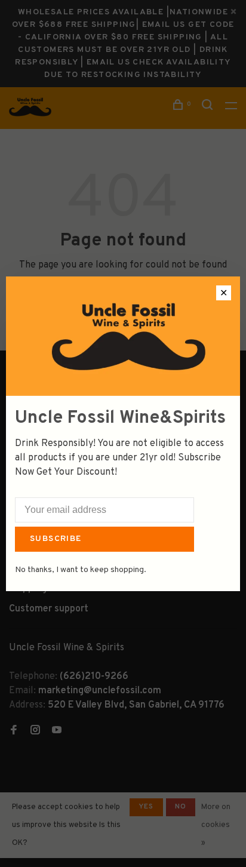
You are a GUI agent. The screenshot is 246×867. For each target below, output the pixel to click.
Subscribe (56, 539)
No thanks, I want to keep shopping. (80, 570)
